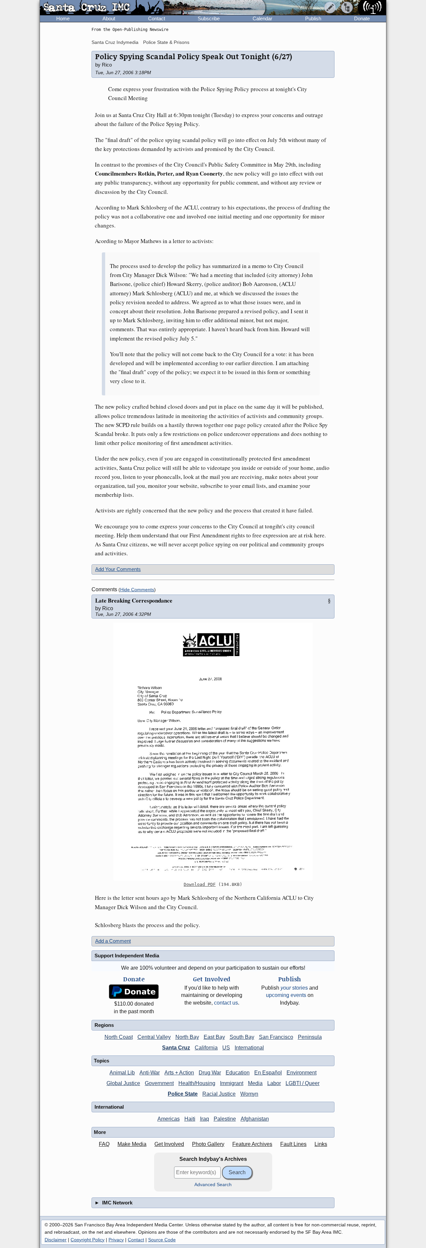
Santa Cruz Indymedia (115, 42)
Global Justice (123, 1083)
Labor (274, 1083)
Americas (168, 1119)
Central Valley (154, 1037)
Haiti (189, 1119)
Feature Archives (252, 1144)
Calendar (262, 18)
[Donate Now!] (134, 991)
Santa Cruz (176, 1047)
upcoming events (286, 995)
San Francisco (276, 1037)
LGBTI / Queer (303, 1083)
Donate (362, 18)
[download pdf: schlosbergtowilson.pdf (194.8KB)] (213, 752)
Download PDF (200, 884)
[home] (102, 8)
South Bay (242, 1037)
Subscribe (209, 18)
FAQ (104, 1144)
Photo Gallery (208, 1144)
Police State (183, 1094)
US (226, 1047)
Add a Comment (113, 941)
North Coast (119, 1037)
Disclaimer (56, 1239)
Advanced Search (213, 1184)
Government (159, 1083)
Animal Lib (122, 1072)
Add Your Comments (118, 569)
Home (63, 18)
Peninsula (310, 1037)
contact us (226, 1003)
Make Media (131, 1144)
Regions (104, 1025)
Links (321, 1144)
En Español (268, 1072)
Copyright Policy (88, 1239)
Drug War (210, 1072)
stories (294, 988)
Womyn (249, 1094)
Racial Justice (219, 1094)
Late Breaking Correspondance (133, 600)
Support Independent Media (127, 955)
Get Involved (169, 1144)
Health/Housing (196, 1083)
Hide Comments (137, 589)
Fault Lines (293, 1144)
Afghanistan (255, 1119)
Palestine (225, 1119)
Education (238, 1072)
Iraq (204, 1119)
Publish (313, 18)
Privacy (116, 1239)
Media (255, 1083)
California (206, 1047)
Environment (302, 1072)
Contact (156, 18)
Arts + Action (179, 1072)
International (249, 1047)
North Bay (187, 1037)
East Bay (214, 1037)
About (109, 18)
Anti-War (149, 1072)
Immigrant (231, 1083)
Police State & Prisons (166, 42)
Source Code (162, 1239)
